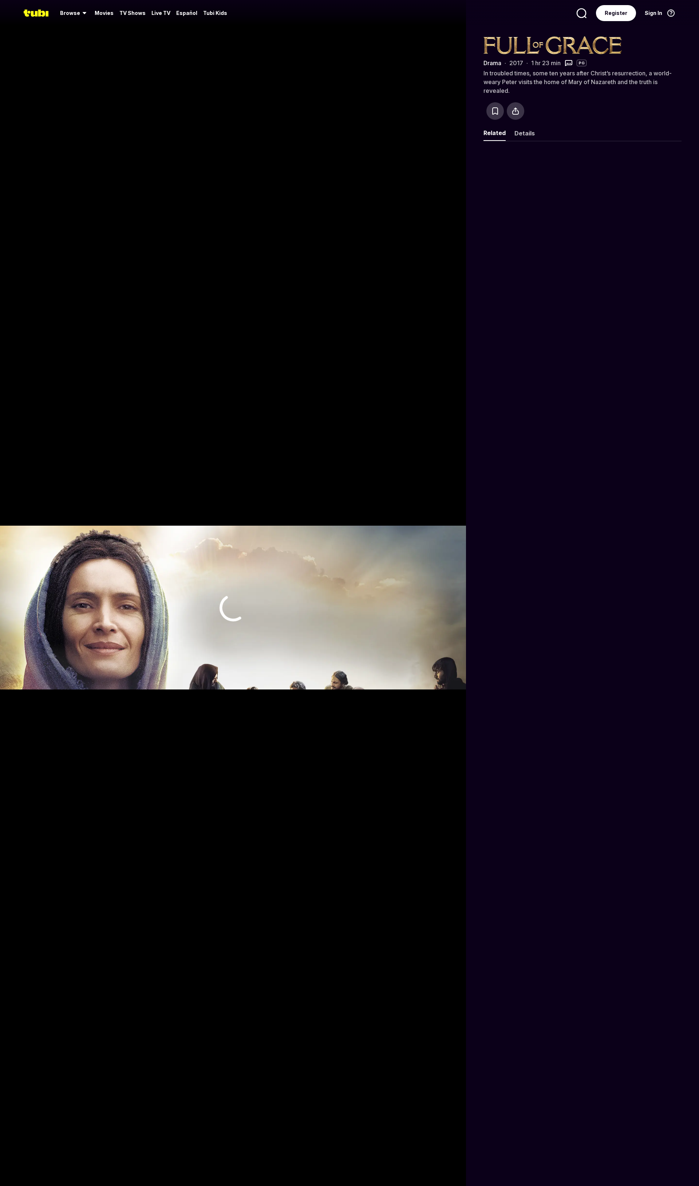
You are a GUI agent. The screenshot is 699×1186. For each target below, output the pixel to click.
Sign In (653, 13)
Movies (104, 13)
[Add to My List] (495, 111)
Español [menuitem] (186, 13)
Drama (492, 63)
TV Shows (132, 13)
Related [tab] (494, 133)
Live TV (160, 13)
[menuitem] (74, 13)
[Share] (515, 111)
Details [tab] (524, 133)
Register (616, 13)
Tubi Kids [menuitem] (215, 13)
